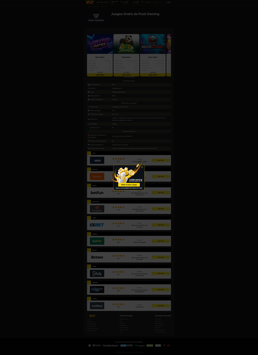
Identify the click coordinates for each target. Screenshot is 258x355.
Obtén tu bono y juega (129, 185)
